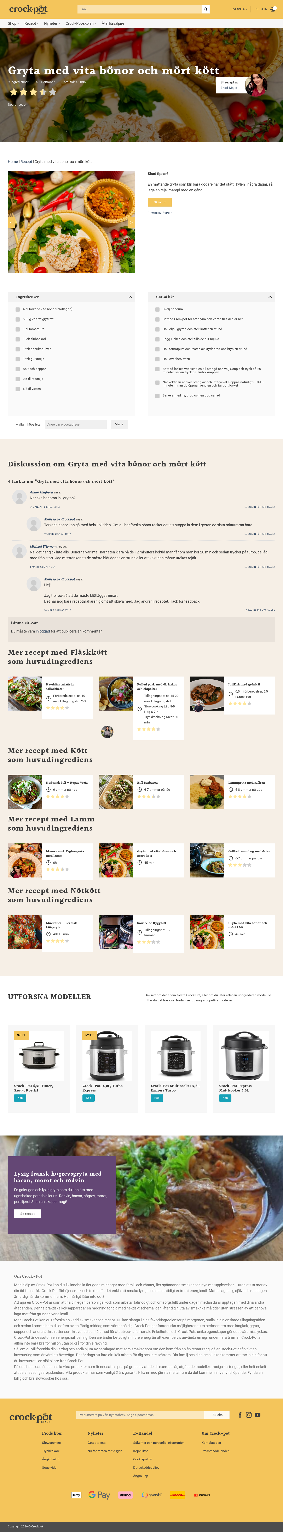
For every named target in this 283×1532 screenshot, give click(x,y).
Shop (12, 23)
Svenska (238, 9)
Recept (30, 23)
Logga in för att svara (259, 507)
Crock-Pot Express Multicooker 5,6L (235, 1088)
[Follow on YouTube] (257, 1415)
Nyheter (50, 23)
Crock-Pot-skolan (80, 23)
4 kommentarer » (160, 212)
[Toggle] (130, 296)
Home (13, 162)
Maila (119, 424)
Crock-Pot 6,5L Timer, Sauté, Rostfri (33, 1088)
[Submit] (205, 9)
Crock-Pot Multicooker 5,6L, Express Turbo (176, 1088)
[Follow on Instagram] (249, 1415)
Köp (20, 1098)
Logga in (260, 9)
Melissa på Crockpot (59, 519)
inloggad (43, 631)
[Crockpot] (28, 9)
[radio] (14, 92)
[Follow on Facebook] (240, 1415)
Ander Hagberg (41, 492)
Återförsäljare (113, 23)
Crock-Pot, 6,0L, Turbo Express (102, 1088)
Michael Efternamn (44, 546)
